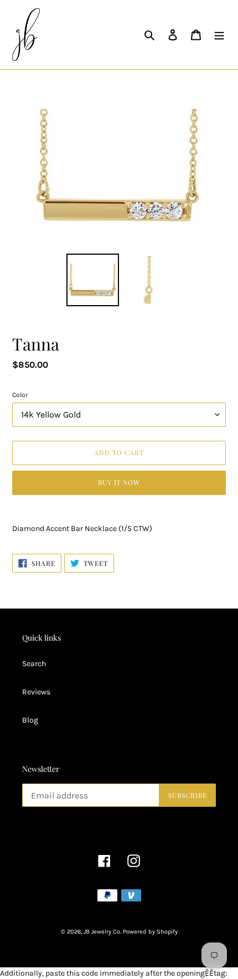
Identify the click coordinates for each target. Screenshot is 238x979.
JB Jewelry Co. (102, 931)
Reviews (36, 692)
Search (34, 663)
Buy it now (119, 482)
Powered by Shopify (150, 931)
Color (20, 395)
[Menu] (219, 35)
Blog (30, 720)
